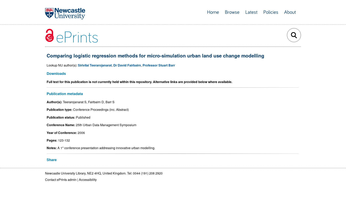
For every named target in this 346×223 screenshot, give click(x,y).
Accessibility (88, 179)
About (290, 12)
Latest (251, 12)
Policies (270, 12)
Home (213, 12)
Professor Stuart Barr (159, 65)
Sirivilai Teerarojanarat (95, 65)
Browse (232, 12)
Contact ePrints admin (60, 179)
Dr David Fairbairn (127, 65)
